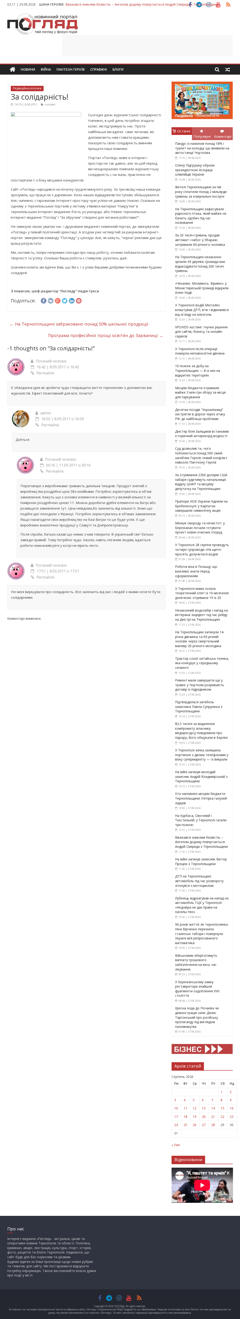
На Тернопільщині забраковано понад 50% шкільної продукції (79, 324)
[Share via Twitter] (65, 300)
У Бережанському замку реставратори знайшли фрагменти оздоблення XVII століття (197, 989)
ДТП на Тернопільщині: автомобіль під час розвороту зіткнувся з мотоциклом (199, 881)
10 (176, 1108)
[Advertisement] (147, 45)
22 (222, 1116)
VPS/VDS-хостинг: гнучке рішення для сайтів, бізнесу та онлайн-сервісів (201, 331)
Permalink (45, 373)
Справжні (98, 69)
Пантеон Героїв (70, 69)
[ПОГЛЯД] (12, 70)
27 (204, 1125)
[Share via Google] (57, 300)
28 (213, 1125)
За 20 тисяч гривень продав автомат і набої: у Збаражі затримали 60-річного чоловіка (200, 239)
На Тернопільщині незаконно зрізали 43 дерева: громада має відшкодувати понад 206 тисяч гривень (200, 264)
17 (176, 1116)
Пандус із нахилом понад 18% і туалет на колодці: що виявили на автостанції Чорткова (202, 148)
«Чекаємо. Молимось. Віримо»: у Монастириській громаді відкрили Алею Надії (202, 288)
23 (231, 1116)
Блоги (118, 69)
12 (194, 1108)
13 (204, 1108)
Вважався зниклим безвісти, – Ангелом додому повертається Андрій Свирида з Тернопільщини (141, 4)
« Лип (176, 1145)
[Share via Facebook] (43, 300)
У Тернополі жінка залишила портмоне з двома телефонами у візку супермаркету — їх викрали (201, 754)
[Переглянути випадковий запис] (227, 69)
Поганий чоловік (51, 361)
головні (50, 104)
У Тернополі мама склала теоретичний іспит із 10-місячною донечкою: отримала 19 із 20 (202, 593)
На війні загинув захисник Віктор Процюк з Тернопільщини (201, 861)
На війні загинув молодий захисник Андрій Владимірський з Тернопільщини (201, 776)
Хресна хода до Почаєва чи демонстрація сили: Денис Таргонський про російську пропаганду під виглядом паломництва (197, 1017)
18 (185, 1116)
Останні (183, 131)
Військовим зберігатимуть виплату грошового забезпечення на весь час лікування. (196, 962)
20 (204, 1116)
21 (213, 1116)
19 (194, 1116)
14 (213, 1108)
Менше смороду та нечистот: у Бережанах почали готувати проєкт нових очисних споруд (200, 527)
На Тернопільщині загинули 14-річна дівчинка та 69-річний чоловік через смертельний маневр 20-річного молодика (200, 639)
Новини (28, 69)
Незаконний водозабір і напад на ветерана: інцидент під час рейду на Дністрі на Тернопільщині (201, 615)
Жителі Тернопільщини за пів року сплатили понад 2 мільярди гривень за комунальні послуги (201, 191)
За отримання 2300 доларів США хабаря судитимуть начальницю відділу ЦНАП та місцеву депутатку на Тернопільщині (201, 482)
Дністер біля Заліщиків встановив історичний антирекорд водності (202, 433)
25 (185, 1125)
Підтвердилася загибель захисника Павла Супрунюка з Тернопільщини (198, 706)
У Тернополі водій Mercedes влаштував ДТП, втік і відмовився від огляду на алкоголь (202, 309)
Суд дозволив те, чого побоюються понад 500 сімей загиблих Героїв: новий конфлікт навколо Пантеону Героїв (201, 455)
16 (231, 1108)
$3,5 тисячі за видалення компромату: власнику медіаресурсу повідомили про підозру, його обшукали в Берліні (201, 730)
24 (176, 1125)
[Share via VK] (50, 300)
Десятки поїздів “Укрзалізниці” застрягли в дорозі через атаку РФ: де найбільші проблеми (200, 414)
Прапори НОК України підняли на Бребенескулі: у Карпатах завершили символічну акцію (201, 506)
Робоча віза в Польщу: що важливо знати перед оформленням (196, 571)
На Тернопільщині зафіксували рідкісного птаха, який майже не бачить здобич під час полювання (200, 216)
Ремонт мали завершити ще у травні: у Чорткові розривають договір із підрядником (199, 685)
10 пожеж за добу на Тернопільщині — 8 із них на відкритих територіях (197, 370)
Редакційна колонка (27, 88)
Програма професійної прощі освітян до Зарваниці (105, 335)
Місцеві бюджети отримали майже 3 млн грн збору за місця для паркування (200, 392)
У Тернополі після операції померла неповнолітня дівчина (200, 351)
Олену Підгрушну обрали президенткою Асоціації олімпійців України (194, 170)
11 (185, 1108)
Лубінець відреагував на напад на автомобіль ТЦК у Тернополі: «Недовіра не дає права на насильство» (202, 905)
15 (222, 1108)
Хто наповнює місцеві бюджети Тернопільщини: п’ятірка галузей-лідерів (201, 798)
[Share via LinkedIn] (72, 300)
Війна (46, 69)
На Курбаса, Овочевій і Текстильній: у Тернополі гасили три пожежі (200, 820)
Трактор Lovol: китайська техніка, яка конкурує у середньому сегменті (202, 663)
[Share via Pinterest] (79, 300)
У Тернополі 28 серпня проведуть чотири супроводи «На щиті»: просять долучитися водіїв (202, 549)
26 (194, 1125)
